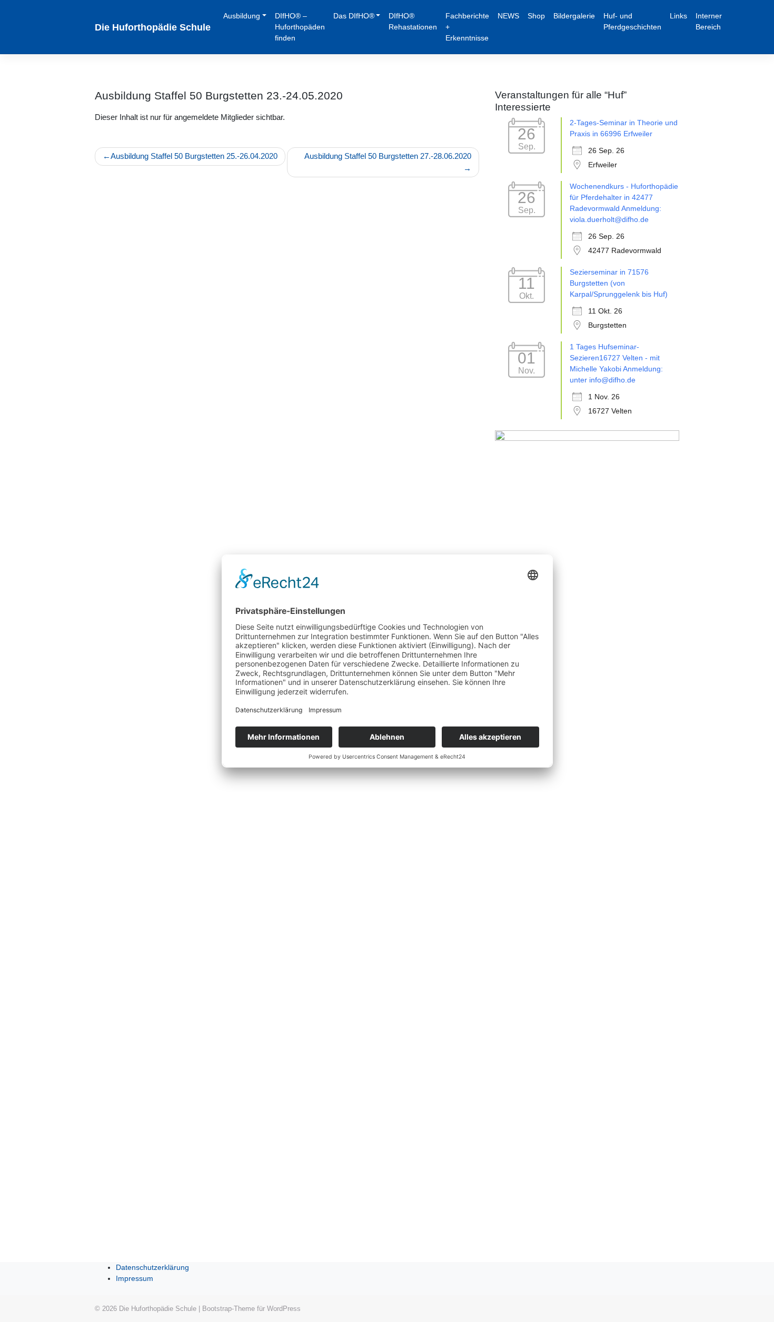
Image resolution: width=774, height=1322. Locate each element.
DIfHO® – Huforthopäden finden (300, 27)
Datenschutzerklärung (152, 1267)
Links (678, 16)
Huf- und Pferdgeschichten (632, 21)
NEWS (508, 16)
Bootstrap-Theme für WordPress (251, 1309)
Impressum (134, 1278)
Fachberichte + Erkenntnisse (467, 27)
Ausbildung (241, 16)
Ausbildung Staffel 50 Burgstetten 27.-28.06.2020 (387, 156)
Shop (536, 16)
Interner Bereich (709, 21)
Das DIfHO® (353, 16)
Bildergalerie (574, 16)
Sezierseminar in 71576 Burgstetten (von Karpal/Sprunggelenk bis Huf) (619, 283)
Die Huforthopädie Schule (153, 27)
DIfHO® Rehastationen (413, 21)
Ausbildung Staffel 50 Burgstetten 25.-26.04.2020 (194, 156)
